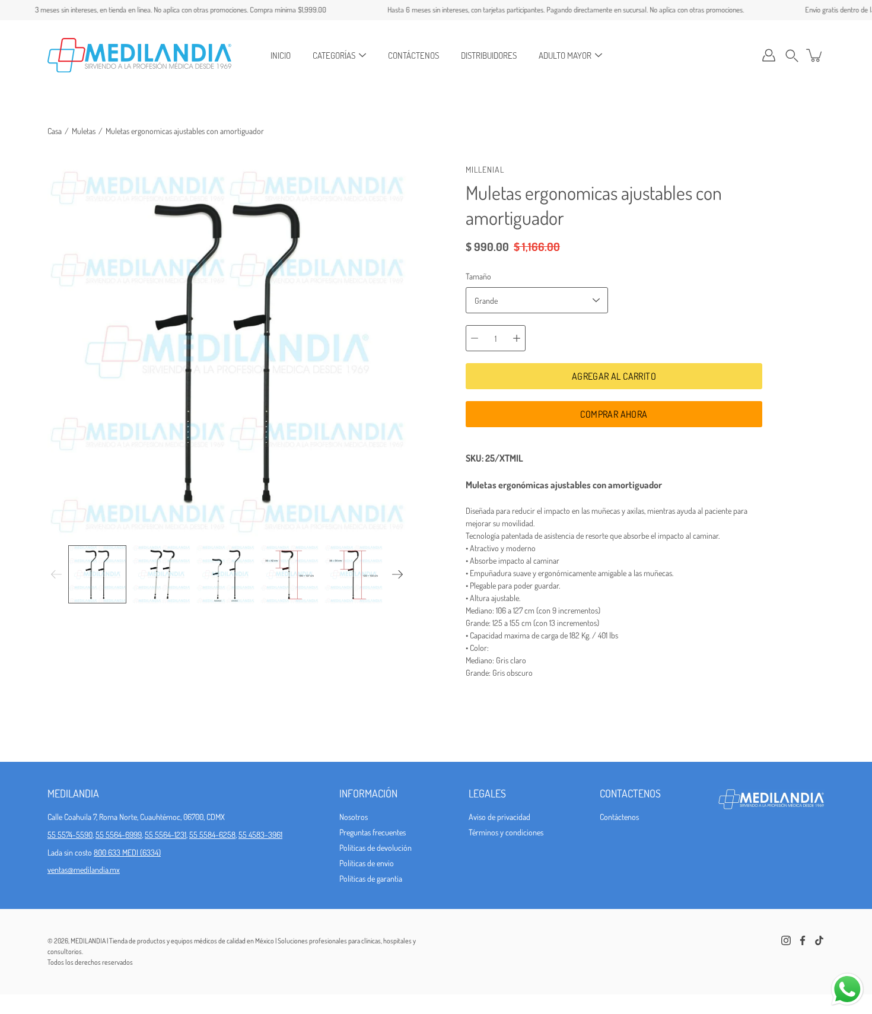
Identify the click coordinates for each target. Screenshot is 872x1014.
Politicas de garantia (370, 878)
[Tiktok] (819, 940)
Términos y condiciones (506, 832)
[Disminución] (474, 338)
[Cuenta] (768, 55)
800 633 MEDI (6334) (127, 852)
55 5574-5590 (70, 834)
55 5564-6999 (119, 834)
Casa (54, 131)
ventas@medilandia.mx (83, 869)
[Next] (397, 574)
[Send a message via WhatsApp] (847, 989)
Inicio (280, 55)
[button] (791, 55)
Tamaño (478, 276)
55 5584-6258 (212, 834)
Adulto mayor (565, 55)
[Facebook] (802, 940)
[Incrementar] (517, 338)
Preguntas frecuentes (372, 832)
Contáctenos (413, 55)
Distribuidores (489, 55)
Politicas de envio (366, 863)
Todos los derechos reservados (90, 962)
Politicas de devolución (375, 848)
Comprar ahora (613, 414)
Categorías (334, 55)
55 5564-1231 (165, 834)
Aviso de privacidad (499, 817)
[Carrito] (815, 55)
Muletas (84, 131)
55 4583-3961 (260, 834)
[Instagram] (786, 940)
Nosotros (353, 817)
